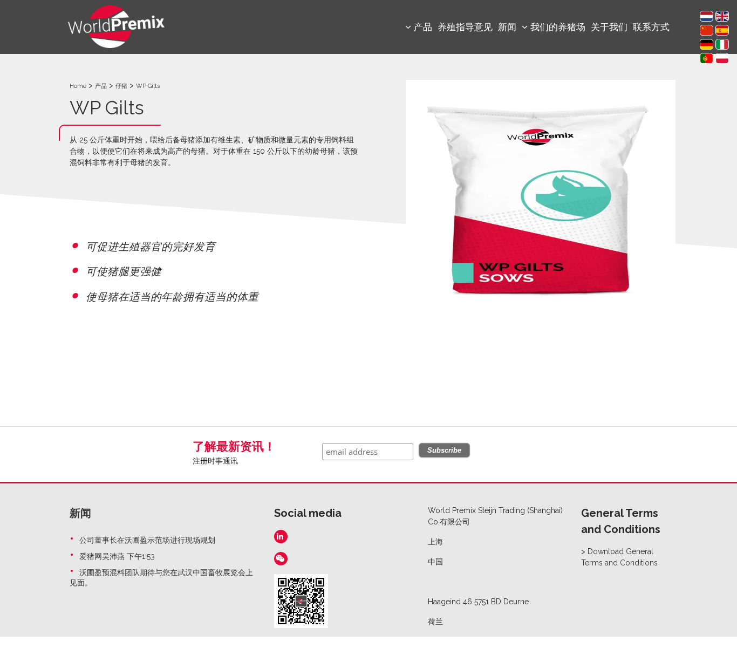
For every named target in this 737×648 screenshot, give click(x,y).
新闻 (507, 27)
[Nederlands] (706, 16)
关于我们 (609, 27)
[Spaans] (722, 30)
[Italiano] (722, 44)
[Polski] (722, 58)
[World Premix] (116, 26)
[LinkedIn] (281, 536)
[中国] (706, 30)
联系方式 (651, 27)
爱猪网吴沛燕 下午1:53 (117, 556)
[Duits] (706, 44)
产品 (101, 86)
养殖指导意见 (465, 27)
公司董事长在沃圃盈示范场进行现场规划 (147, 540)
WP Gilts (148, 86)
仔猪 (121, 86)
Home (78, 86)
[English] (722, 16)
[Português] (706, 58)
